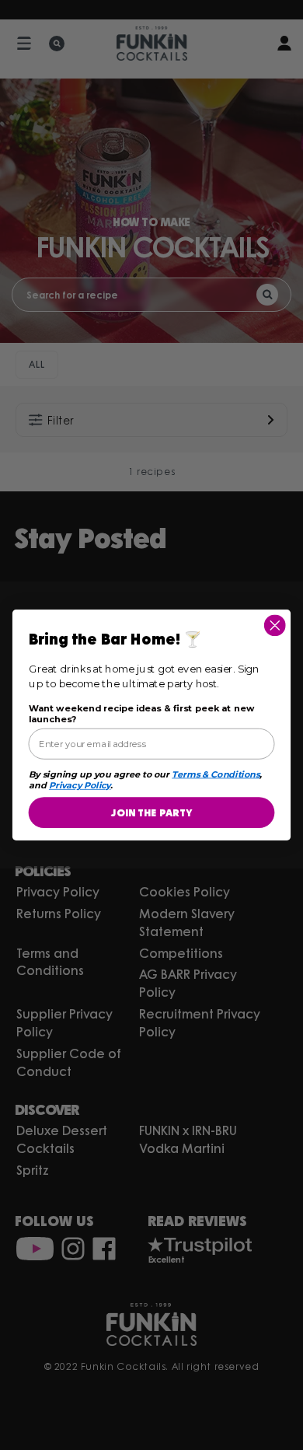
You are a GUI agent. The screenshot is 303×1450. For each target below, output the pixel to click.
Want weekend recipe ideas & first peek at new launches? (142, 713)
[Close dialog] (275, 625)
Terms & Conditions (215, 774)
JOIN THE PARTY (151, 812)
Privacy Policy (80, 785)
